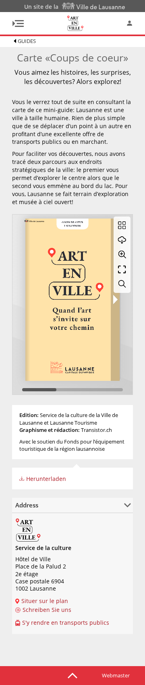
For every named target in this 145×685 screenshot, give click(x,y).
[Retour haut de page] (72, 675)
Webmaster (116, 675)
